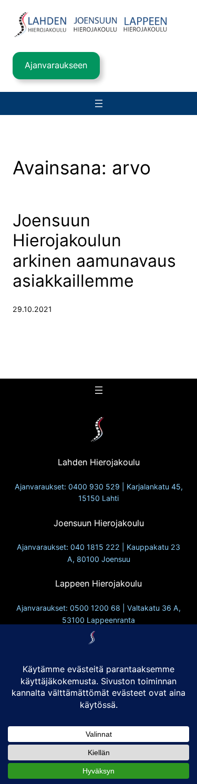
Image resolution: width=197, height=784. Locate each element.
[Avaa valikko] (98, 103)
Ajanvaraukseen (56, 65)
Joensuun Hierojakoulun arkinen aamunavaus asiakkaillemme (94, 251)
